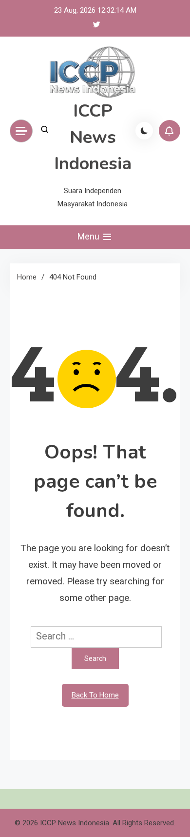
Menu (89, 236)
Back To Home (95, 695)
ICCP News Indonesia (93, 137)
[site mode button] (144, 131)
